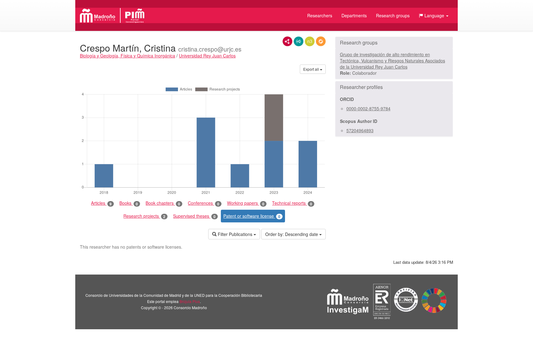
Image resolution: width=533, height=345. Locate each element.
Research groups (393, 15)
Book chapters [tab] (163, 203)
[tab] (394, 42)
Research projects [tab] (144, 216)
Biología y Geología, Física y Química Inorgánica (127, 56)
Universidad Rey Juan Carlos (207, 56)
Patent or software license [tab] (251, 216)
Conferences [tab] (203, 203)
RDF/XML (287, 41)
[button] (433, 15)
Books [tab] (128, 203)
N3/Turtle (310, 41)
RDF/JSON (321, 41)
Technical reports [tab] (292, 203)
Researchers (319, 15)
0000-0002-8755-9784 (368, 108)
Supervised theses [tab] (194, 216)
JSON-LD (299, 41)
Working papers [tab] (245, 203)
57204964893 (360, 130)
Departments (354, 15)
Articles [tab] (101, 203)
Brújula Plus (190, 301)
